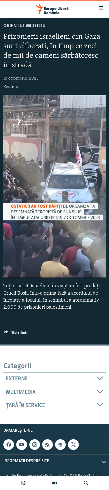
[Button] (16, 334)
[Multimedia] (54, 483)
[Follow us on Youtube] (21, 444)
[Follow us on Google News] (60, 444)
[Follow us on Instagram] (34, 444)
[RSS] (47, 444)
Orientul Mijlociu (24, 26)
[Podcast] (23, 483)
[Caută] (86, 483)
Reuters (10, 87)
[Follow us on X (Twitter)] (73, 444)
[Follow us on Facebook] (8, 444)
